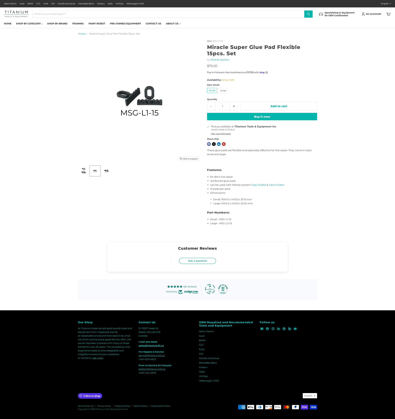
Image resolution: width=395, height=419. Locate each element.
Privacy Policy (104, 406)
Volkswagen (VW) (135, 3)
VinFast (119, 3)
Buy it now (262, 116)
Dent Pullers (276, 184)
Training (78, 23)
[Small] (212, 93)
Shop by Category (28, 23)
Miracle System (220, 59)
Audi (22, 3)
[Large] (223, 93)
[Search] (308, 14)
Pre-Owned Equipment (125, 23)
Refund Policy (141, 406)
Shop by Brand (57, 23)
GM (53, 3)
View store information (221, 134)
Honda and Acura (66, 3)
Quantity (212, 99)
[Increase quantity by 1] (234, 106)
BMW (30, 3)
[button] (372, 14)
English (385, 3)
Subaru (101, 3)
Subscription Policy (160, 406)
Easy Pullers (258, 184)
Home (7, 23)
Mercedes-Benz (86, 3)
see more (98, 357)
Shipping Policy (122, 406)
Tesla (110, 3)
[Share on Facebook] (209, 144)
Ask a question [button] (197, 260)
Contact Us (153, 23)
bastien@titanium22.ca (152, 369)
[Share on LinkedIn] (219, 144)
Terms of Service (86, 406)
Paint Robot (97, 23)
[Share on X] (214, 144)
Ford (46, 3)
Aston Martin (10, 3)
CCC (38, 3)
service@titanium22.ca (152, 355)
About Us (172, 23)
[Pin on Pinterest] (224, 144)
